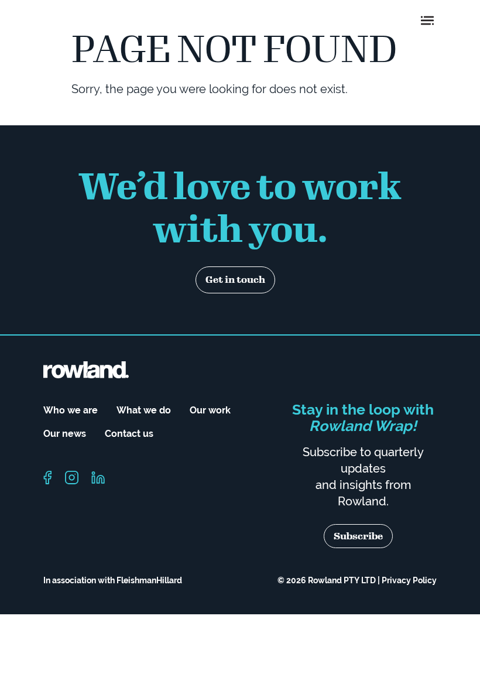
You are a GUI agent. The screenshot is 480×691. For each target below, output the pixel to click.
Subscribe (358, 536)
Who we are (70, 410)
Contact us (129, 433)
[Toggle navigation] (427, 20)
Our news (64, 433)
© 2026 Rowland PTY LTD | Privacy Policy (357, 580)
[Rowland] (87, 21)
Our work (210, 410)
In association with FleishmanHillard (112, 580)
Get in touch (235, 279)
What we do (143, 410)
